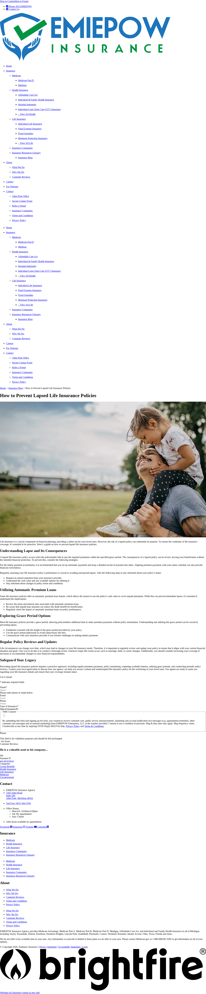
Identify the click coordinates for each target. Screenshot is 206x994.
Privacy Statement (48, 947)
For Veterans (12, 186)
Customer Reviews (21, 177)
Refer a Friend (19, 206)
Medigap (22, 85)
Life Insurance (19, 119)
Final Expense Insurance (29, 128)
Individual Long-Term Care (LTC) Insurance (39, 109)
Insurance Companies (22, 148)
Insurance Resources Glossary (26, 153)
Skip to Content (7, 1)
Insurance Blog (25, 157)
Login (85, 947)
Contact (9, 191)
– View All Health (26, 114)
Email (3, 695)
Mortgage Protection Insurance (32, 138)
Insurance (10, 71)
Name (3, 687)
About (9, 162)
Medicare (16, 75)
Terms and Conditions (22, 215)
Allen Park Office (20, 196)
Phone (3, 701)
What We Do (18, 167)
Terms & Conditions (94, 726)
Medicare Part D (26, 80)
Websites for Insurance (20, 992)
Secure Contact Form (22, 201)
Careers (9, 181)
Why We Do (18, 172)
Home (9, 66)
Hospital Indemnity (27, 104)
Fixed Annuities (25, 133)
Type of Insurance (9, 706)
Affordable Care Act (28, 95)
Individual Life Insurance (30, 124)
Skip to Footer (22, 1)
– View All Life (25, 143)
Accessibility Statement (69, 947)
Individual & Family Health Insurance (36, 99)
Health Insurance (20, 90)
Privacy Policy (19, 220)
